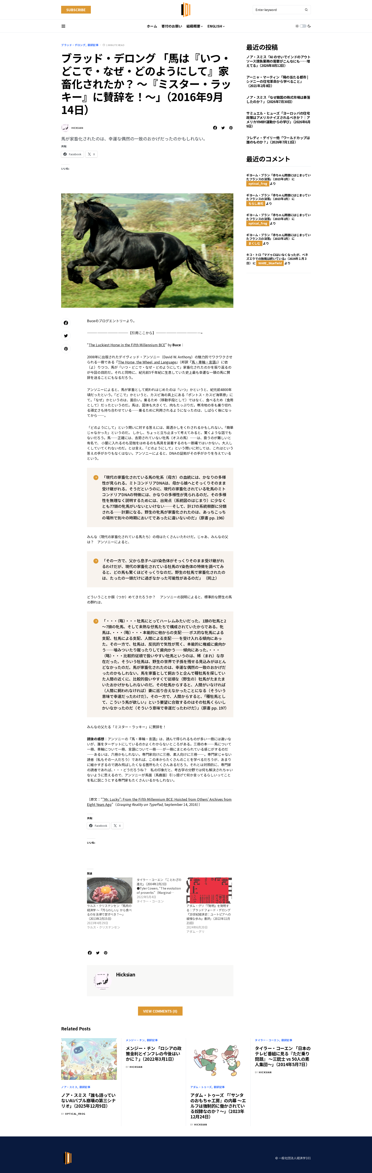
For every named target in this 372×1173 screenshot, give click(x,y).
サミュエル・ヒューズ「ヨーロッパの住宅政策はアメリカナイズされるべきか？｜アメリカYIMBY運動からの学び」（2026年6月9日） (278, 119)
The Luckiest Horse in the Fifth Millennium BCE (127, 344)
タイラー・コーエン (267, 1040)
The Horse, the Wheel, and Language (147, 362)
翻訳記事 (93, 45)
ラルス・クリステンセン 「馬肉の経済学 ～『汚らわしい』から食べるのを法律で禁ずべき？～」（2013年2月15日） (109, 912)
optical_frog (257, 183)
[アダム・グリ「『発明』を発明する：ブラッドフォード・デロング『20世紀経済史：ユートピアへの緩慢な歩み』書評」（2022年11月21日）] (209, 890)
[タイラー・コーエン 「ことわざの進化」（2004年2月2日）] (161, 890)
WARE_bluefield (270, 263)
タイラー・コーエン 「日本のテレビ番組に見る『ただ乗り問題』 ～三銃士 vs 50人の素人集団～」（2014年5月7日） (282, 1056)
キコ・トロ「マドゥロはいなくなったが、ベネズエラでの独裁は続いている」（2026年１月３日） (277, 258)
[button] (63, 26)
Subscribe (76, 9)
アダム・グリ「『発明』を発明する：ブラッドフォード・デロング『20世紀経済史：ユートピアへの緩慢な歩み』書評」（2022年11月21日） (208, 914)
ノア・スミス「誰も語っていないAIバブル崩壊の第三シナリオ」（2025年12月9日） (88, 1100)
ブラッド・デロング (73, 45)
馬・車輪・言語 (204, 362)
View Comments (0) (160, 1011)
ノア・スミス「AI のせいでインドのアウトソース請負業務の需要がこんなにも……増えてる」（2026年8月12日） (278, 61)
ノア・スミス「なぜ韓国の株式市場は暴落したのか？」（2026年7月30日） (278, 99)
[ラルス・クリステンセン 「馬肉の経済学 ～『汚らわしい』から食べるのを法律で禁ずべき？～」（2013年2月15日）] (109, 890)
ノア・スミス (69, 1087)
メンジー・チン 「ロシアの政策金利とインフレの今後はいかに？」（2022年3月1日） (153, 1053)
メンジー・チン (135, 1040)
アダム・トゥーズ (201, 1087)
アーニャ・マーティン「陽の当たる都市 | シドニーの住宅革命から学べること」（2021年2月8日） (277, 81)
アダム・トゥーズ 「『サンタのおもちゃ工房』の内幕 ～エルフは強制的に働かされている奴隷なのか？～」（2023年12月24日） (218, 1106)
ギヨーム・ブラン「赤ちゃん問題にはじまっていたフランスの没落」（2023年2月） (278, 177)
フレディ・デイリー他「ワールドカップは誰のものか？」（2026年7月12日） (278, 139)
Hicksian (77, 127)
